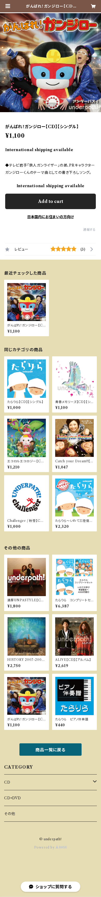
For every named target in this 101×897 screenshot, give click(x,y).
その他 (9, 813)
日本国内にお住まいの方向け (50, 217)
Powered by (45, 847)
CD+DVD (12, 798)
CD (7, 782)
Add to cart (50, 201)
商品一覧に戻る (50, 749)
